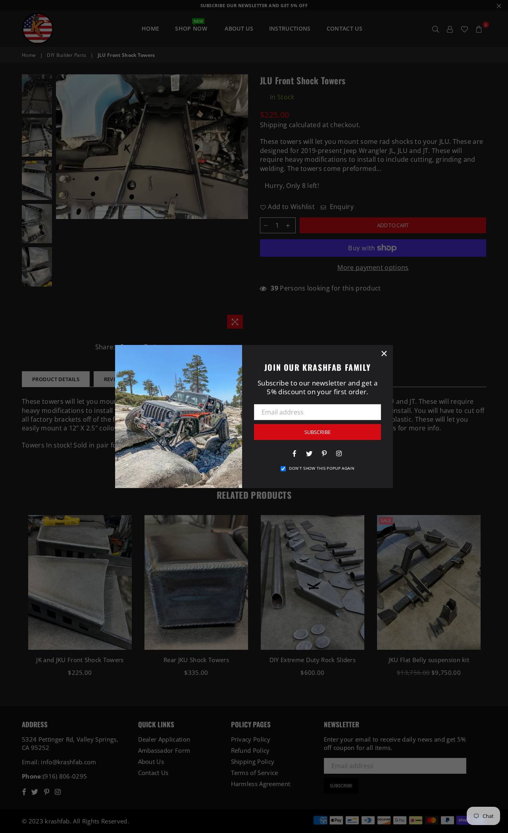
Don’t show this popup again (321, 468)
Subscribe (317, 432)
